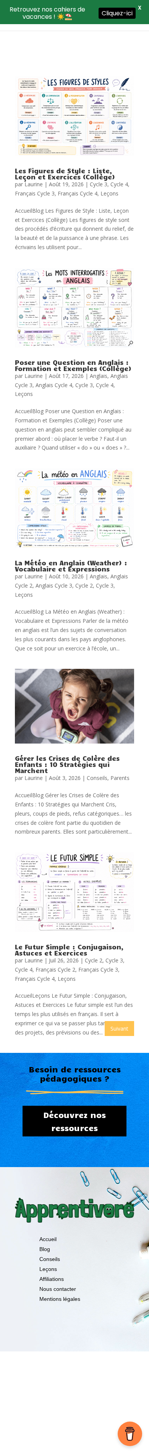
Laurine (33, 184)
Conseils (97, 778)
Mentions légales (59, 1299)
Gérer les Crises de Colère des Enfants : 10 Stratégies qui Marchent (67, 764)
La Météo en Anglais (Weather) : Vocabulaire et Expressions (71, 566)
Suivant (119, 1028)
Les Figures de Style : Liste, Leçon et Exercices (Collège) (65, 174)
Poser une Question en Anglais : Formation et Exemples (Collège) (73, 365)
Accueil (48, 1239)
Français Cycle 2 (55, 969)
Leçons (109, 193)
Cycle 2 (84, 585)
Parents (120, 778)
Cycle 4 (119, 184)
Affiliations (51, 1279)
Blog (44, 1249)
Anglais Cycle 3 (54, 585)
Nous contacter (57, 1289)
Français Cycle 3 (35, 193)
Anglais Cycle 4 (54, 385)
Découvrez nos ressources (74, 1121)
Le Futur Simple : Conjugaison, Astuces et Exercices (69, 950)
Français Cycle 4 (77, 193)
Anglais (98, 375)
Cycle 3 (98, 184)
